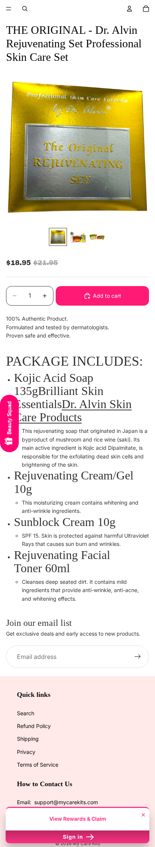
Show (9, 423)
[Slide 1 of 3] (58, 237)
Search (25, 713)
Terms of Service (37, 764)
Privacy (26, 752)
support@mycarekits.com (66, 802)
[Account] (129, 8)
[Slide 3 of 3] (97, 237)
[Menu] (8, 8)
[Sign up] (138, 657)
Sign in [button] (74, 836)
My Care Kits (86, 843)
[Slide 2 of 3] (77, 237)
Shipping (28, 738)
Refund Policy (34, 726)
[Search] (25, 8)
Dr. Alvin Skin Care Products (73, 410)
